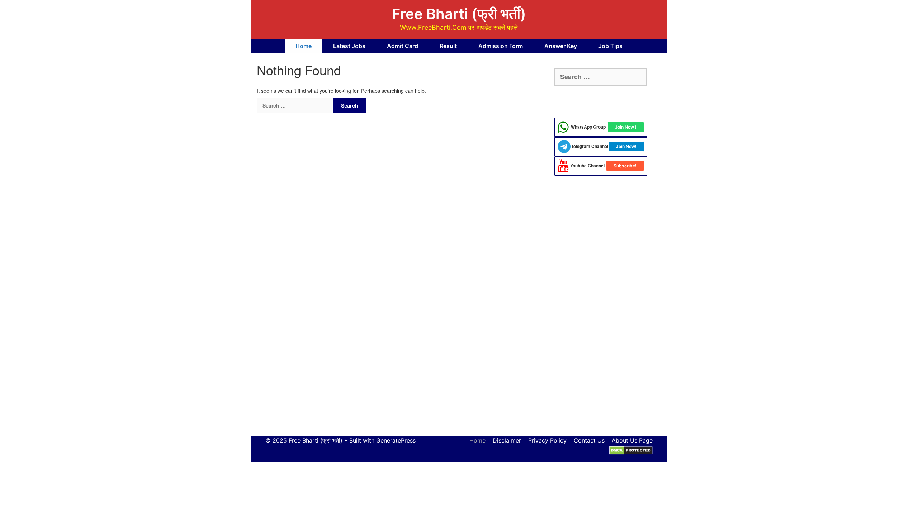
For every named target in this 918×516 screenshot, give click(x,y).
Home (303, 45)
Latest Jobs (349, 45)
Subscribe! (625, 165)
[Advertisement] (600, 313)
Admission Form (500, 45)
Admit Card (402, 45)
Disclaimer (507, 440)
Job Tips (610, 45)
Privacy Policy (547, 440)
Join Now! (626, 146)
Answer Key (560, 45)
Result (448, 45)
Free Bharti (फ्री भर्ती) (459, 14)
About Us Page (632, 440)
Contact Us (589, 440)
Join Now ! (626, 127)
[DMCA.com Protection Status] (631, 450)
